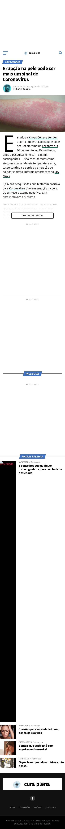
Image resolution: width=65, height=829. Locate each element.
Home (12, 807)
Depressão (24, 807)
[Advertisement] (32, 24)
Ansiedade (50, 807)
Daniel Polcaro (23, 89)
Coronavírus (50, 146)
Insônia (37, 807)
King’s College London (43, 137)
